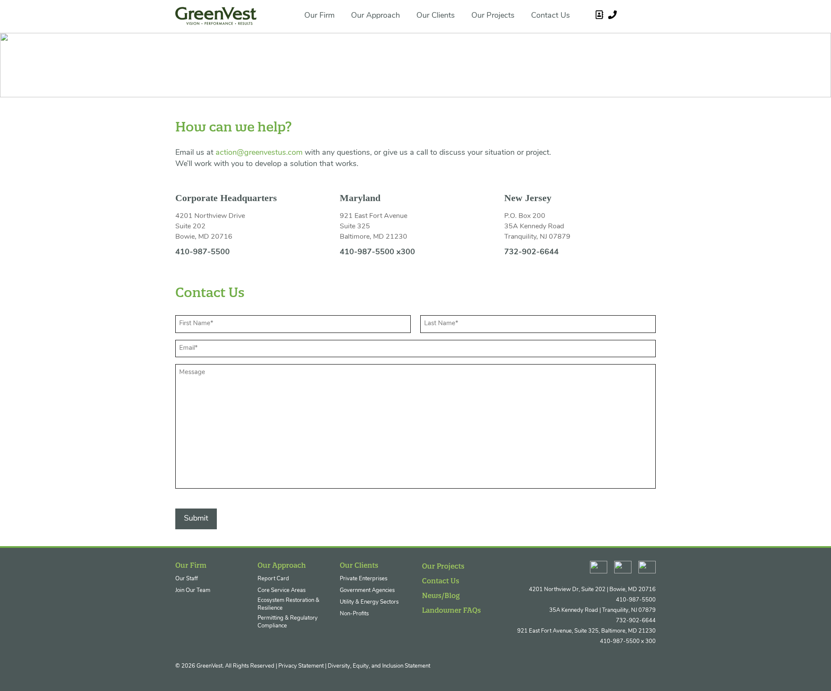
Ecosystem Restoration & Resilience (288, 604)
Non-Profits (354, 614)
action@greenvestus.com (259, 153)
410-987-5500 (202, 252)
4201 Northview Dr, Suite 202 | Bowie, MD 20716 (592, 589)
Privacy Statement (301, 666)
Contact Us (550, 16)
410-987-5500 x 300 (628, 641)
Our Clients (435, 16)
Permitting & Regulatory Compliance (288, 622)
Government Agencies (367, 590)
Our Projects (493, 16)
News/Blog (441, 595)
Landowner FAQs (451, 610)
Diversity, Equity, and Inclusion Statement (379, 666)
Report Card (273, 579)
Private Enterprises (363, 579)
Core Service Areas (282, 590)
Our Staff (186, 579)
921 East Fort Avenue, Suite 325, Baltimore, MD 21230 (586, 631)
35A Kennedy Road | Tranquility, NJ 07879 (602, 610)
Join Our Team (192, 590)
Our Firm (319, 16)
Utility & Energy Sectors (369, 602)
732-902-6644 (531, 252)
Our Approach (375, 16)
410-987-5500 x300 (377, 252)
